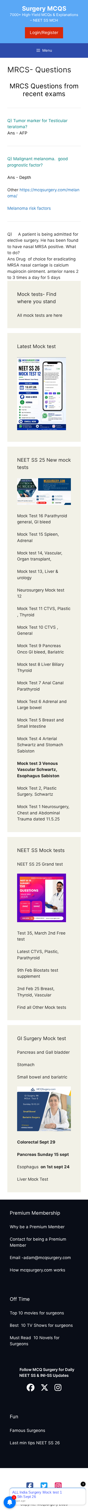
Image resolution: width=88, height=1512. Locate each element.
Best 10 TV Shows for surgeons (41, 1325)
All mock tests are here (40, 315)
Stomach (26, 1064)
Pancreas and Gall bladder (44, 1052)
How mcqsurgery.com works (37, 1270)
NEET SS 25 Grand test (40, 864)
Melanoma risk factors (29, 208)
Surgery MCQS (44, 8)
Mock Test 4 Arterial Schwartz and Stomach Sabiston (40, 744)
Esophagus (43, 1166)
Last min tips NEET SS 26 (35, 1442)
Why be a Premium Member (37, 1226)
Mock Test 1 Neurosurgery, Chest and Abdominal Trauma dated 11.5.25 (43, 812)
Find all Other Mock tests (42, 1007)
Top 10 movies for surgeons (37, 1313)
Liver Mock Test (32, 1179)
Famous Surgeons (27, 1430)
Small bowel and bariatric (42, 1077)
